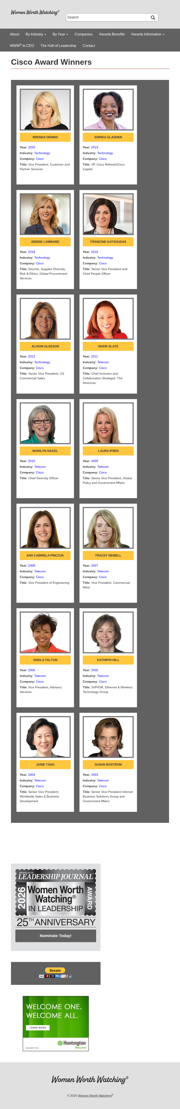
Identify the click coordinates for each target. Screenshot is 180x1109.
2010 (31, 461)
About (14, 34)
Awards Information (146, 34)
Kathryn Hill (108, 660)
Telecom (103, 362)
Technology (42, 153)
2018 (31, 252)
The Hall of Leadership (58, 46)
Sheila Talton (45, 660)
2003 (94, 774)
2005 (94, 670)
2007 (94, 565)
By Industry (35, 34)
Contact (89, 46)
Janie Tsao (45, 764)
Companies (84, 34)
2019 (94, 147)
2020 (31, 147)
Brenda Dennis (45, 137)
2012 (31, 356)
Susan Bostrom (108, 764)
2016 (94, 252)
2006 (31, 670)
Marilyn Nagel (45, 451)
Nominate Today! (56, 936)
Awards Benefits (112, 34)
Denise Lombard (45, 241)
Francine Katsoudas (108, 241)
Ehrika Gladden (108, 137)
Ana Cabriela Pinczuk (45, 555)
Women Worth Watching (95, 1095)
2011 (94, 356)
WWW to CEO (22, 45)
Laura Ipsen (108, 451)
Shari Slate (108, 346)
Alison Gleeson (45, 346)
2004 (31, 774)
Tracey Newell (108, 555)
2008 (31, 565)
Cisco (40, 158)
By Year (59, 34)
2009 (94, 461)
